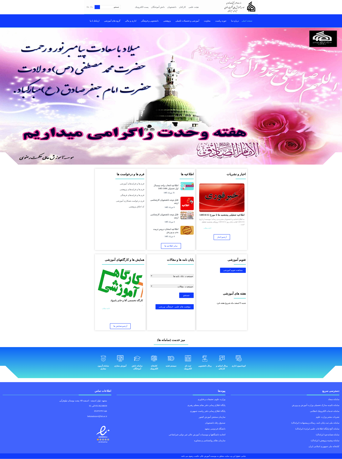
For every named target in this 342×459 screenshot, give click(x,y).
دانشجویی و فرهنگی (149, 20)
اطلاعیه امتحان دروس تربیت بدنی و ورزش (165, 230)
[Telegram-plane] (110, 420)
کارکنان (183, 7)
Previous (338, 96)
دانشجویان (172, 7)
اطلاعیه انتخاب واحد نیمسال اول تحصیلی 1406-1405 (224, 216)
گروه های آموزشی (112, 20)
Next (4, 96)
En (88, 7)
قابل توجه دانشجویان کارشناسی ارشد (164, 201)
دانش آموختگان (158, 7)
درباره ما (234, 20)
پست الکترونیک (141, 7)
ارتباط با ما (95, 20)
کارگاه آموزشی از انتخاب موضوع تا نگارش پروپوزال (122, 302)
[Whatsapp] (107, 420)
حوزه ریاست (220, 20)
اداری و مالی (130, 20)
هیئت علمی (193, 7)
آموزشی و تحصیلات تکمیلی (187, 20)
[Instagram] (104, 420)
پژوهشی (167, 20)
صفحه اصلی (245, 20)
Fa (91, 7)
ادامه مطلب (207, 226)
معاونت (207, 20)
